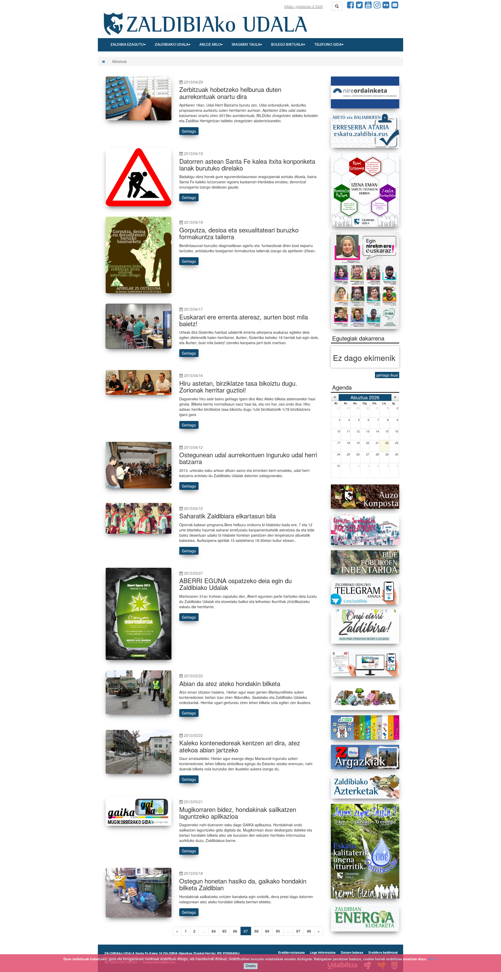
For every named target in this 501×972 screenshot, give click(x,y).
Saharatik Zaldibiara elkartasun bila (227, 515)
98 (309, 931)
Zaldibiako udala (171, 44)
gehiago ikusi (387, 375)
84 (214, 931)
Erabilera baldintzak (383, 952)
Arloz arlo (210, 44)
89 (267, 931)
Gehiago (189, 131)
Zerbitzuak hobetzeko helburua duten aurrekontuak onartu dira (230, 93)
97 (298, 931)
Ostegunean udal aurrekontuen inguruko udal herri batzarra (248, 458)
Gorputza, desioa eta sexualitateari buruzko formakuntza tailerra (239, 233)
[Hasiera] (103, 61)
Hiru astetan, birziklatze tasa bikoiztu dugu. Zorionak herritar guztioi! (238, 386)
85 (224, 931)
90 (278, 931)
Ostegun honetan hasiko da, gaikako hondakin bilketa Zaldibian (242, 884)
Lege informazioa (323, 952)
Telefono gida (328, 44)
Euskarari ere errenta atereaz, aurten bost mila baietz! (243, 320)
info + (433, 959)
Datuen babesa (352, 952)
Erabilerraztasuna (291, 952)
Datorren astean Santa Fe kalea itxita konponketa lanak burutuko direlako (247, 164)
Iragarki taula (246, 44)
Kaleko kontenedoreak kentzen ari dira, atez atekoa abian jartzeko (239, 746)
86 (235, 931)
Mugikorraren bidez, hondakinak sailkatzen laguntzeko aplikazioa (237, 813)
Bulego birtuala (287, 44)
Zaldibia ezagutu (127, 44)
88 (256, 931)
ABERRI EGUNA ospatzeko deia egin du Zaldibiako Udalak (235, 584)
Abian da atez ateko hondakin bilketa (229, 683)
